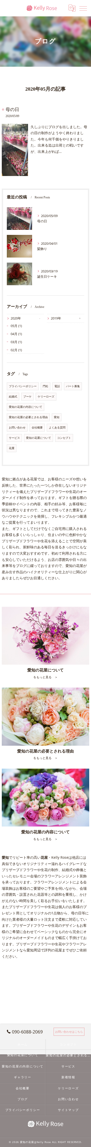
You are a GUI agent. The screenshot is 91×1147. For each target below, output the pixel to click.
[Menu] (83, 8)
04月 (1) (16, 334)
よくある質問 (57, 427)
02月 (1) (16, 350)
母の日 (12, 109)
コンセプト (64, 438)
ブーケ (27, 396)
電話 (57, 386)
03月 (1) (16, 342)
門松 (45, 386)
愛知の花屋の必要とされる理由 (28, 417)
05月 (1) (16, 326)
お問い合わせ (17, 427)
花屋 (11, 448)
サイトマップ (68, 1110)
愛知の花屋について (38, 438)
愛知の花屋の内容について (25, 407)
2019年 (56, 318)
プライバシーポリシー (23, 386)
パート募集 (73, 386)
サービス (14, 438)
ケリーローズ (46, 396)
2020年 (16, 318)
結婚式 (13, 396)
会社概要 (37, 427)
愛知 (56, 417)
